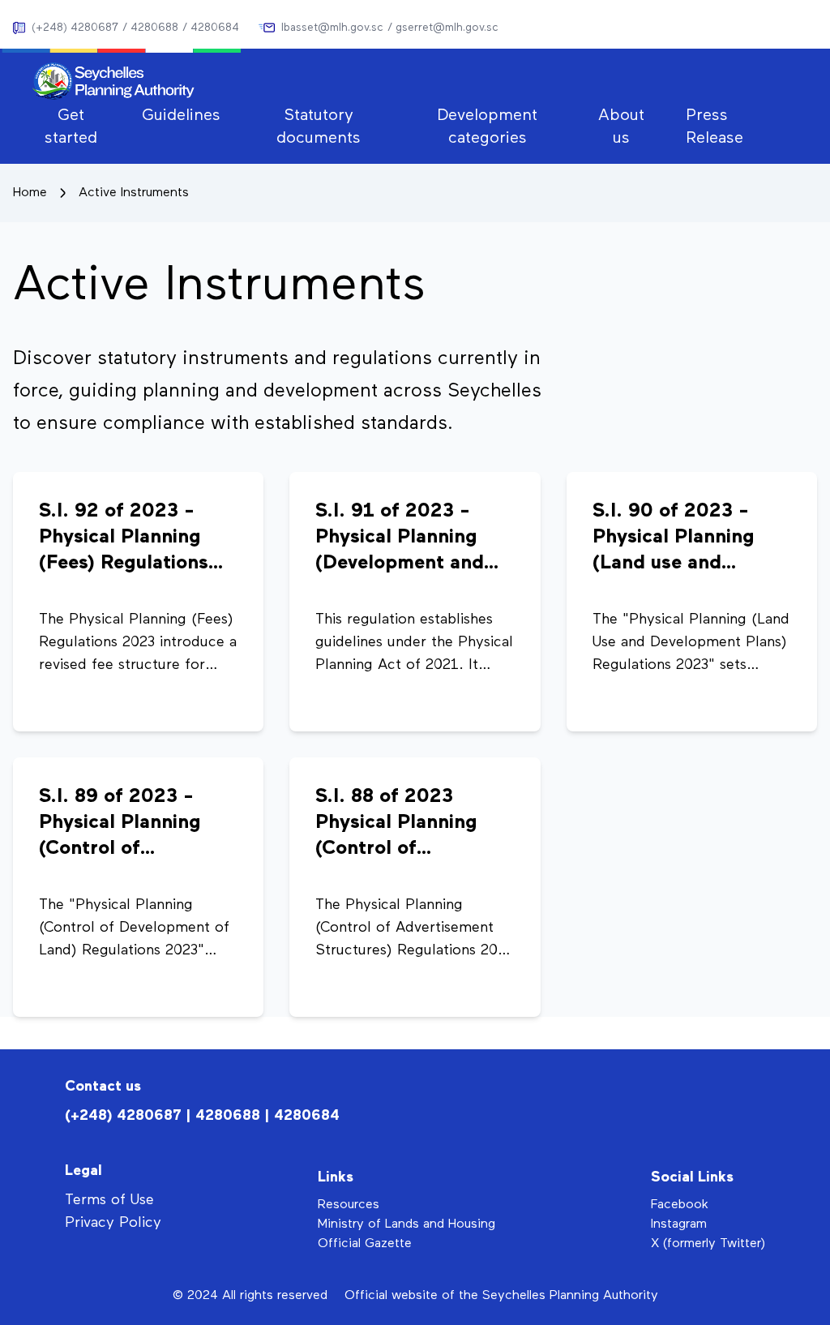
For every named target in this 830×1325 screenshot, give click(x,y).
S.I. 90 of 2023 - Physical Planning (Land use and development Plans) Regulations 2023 (683, 538)
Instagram (679, 1224)
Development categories (487, 126)
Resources (348, 1205)
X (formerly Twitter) (708, 1243)
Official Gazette (365, 1243)
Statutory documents (318, 126)
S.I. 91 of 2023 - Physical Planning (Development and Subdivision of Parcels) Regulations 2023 (409, 538)
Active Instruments (134, 193)
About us (621, 126)
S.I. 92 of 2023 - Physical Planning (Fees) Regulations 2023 (123, 538)
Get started (71, 126)
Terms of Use (109, 1200)
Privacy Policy (113, 1223)
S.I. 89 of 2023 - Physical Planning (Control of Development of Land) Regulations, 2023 (125, 824)
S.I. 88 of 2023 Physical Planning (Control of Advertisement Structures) (396, 824)
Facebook (679, 1205)
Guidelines (181, 115)
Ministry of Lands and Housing (406, 1224)
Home (30, 193)
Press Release (714, 126)
